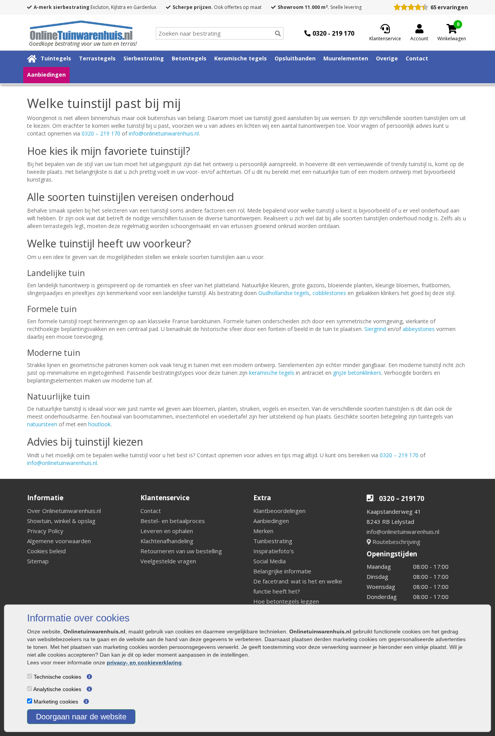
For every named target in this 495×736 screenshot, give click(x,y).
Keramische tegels (240, 58)
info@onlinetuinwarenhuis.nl (164, 133)
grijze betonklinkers (357, 372)
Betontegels (189, 58)
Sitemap (38, 561)
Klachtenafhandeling (166, 541)
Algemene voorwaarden (59, 541)
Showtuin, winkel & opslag (61, 521)
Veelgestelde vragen (168, 561)
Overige (387, 58)
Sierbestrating (143, 58)
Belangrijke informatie (282, 571)
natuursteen (42, 424)
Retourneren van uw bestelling (181, 551)
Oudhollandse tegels (283, 293)
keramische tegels (271, 372)
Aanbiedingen (46, 74)
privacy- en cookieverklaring (144, 662)
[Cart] (451, 28)
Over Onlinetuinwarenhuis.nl (64, 511)
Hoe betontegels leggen (286, 601)
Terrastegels (97, 58)
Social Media (269, 561)
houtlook (99, 424)
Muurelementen (345, 58)
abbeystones (419, 329)
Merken (263, 531)
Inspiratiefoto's (273, 551)
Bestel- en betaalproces (172, 521)
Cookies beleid (46, 551)
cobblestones (329, 293)
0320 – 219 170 (101, 133)
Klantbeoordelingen (279, 511)
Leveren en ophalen (166, 531)
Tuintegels (56, 58)
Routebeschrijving (395, 542)
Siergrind (375, 329)
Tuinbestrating (272, 541)
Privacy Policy (45, 531)
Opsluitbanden (295, 58)
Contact (417, 58)
